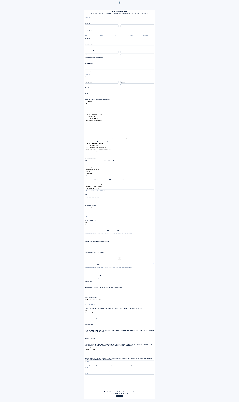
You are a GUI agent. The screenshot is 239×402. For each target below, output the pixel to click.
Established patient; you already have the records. (94, 143)
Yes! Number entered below (91, 116)
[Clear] (119, 258)
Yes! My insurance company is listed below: (93, 299)
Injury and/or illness (89, 173)
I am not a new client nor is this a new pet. (93, 188)
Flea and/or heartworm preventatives (92, 169)
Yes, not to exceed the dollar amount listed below (95, 312)
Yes (86, 222)
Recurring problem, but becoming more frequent (94, 212)
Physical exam (88, 165)
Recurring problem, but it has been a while (93, 209)
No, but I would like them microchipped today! (94, 120)
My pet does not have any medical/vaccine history (94, 186)
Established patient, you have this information (94, 114)
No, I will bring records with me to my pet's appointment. (96, 147)
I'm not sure (88, 226)
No (86, 103)
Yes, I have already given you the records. (93, 182)
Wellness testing (89, 167)
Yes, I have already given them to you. (92, 145)
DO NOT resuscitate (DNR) (90, 349)
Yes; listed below (89, 101)
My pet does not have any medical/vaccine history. (94, 151)
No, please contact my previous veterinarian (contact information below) (98, 149)
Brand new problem (89, 207)
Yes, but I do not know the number (92, 118)
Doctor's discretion (89, 351)
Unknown (87, 105)
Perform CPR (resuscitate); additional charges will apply (95, 347)
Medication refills (89, 171)
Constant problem (89, 214)
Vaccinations (88, 162)
